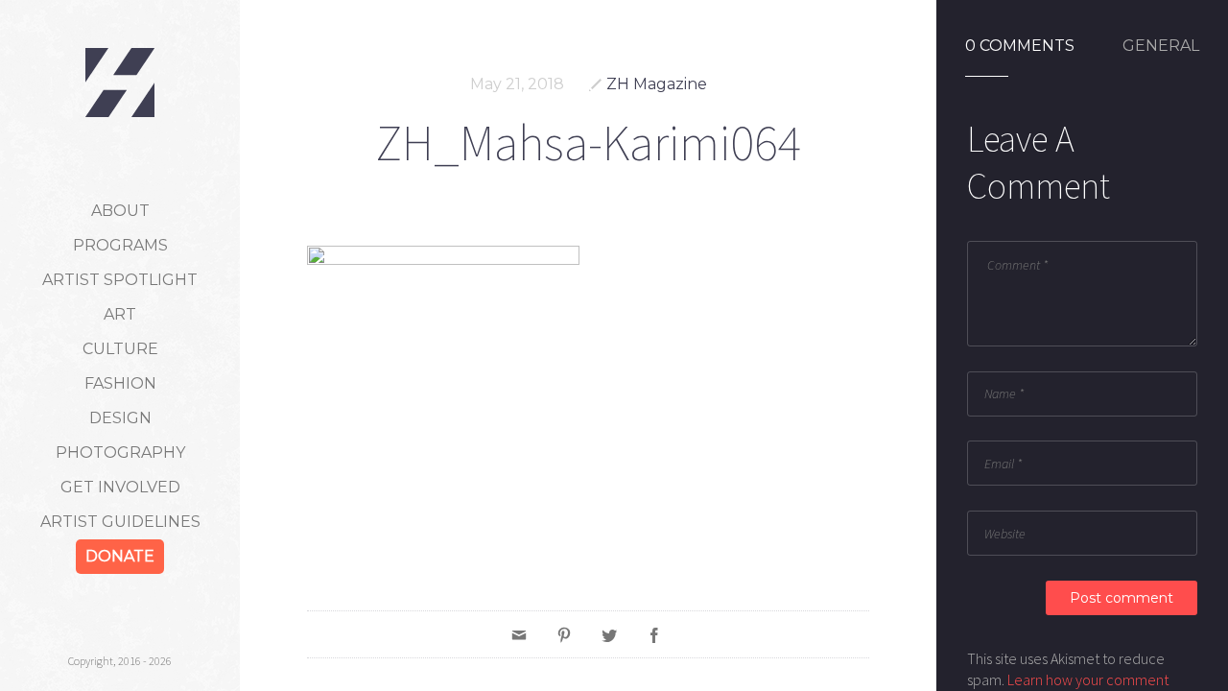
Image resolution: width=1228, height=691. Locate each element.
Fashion (120, 383)
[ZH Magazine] (120, 82)
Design (120, 418)
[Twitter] (609, 634)
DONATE (119, 556)
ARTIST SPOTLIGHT (120, 280)
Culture (120, 349)
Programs (120, 245)
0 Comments (1019, 46)
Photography (120, 452)
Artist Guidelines (120, 521)
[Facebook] (654, 634)
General (1160, 46)
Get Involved (120, 487)
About (120, 211)
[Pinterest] (564, 634)
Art (120, 314)
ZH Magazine (656, 84)
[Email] (519, 634)
